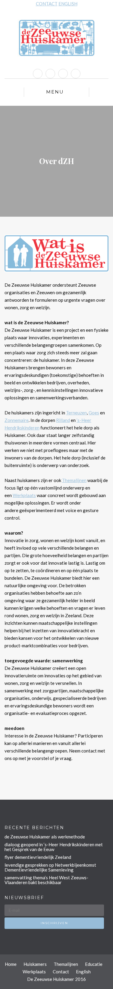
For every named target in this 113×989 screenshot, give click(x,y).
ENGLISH (67, 3)
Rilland (63, 420)
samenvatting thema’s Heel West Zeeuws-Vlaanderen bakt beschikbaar (46, 880)
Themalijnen (74, 480)
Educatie (93, 964)
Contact (61, 971)
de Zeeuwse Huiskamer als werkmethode (45, 836)
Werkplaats (24, 495)
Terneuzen (76, 412)
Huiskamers (35, 964)
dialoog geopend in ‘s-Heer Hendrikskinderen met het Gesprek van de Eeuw (54, 847)
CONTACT (47, 3)
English (83, 971)
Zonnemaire (17, 420)
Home (11, 964)
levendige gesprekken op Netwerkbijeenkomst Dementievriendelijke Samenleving (50, 867)
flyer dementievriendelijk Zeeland (38, 857)
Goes (94, 412)
